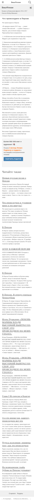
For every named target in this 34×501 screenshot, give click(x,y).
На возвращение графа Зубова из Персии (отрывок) (16, 469)
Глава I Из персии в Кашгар (16, 396)
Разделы (20, 493)
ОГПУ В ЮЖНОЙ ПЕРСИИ (16, 249)
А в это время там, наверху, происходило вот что (16, 419)
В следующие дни (8, 498)
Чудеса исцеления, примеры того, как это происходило (16, 444)
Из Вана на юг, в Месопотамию (22, 498)
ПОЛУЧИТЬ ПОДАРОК (13, 159)
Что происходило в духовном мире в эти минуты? (16, 204)
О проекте (12, 493)
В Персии (7, 227)
